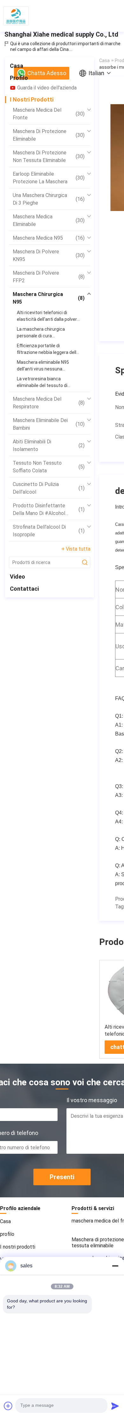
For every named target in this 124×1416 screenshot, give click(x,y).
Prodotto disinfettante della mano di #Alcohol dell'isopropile (49, 510)
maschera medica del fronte (49, 114)
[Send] (115, 1406)
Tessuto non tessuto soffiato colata (49, 467)
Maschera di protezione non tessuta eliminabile (49, 156)
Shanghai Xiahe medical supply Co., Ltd (61, 34)
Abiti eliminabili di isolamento (49, 445)
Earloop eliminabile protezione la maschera (49, 178)
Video (17, 576)
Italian (96, 73)
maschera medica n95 (49, 238)
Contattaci (24, 588)
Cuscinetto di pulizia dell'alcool (49, 488)
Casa (16, 65)
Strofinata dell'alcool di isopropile (49, 531)
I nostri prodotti (31, 99)
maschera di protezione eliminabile (49, 135)
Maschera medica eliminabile (49, 220)
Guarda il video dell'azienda (47, 88)
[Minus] (115, 1266)
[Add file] (8, 1406)
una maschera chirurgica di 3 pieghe (49, 199)
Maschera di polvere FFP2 (49, 277)
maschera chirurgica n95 (49, 298)
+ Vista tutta (75, 549)
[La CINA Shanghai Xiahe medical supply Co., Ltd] (16, 15)
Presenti (62, 1177)
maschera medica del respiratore (49, 403)
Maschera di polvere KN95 (49, 255)
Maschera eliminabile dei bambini (49, 424)
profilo (19, 77)
